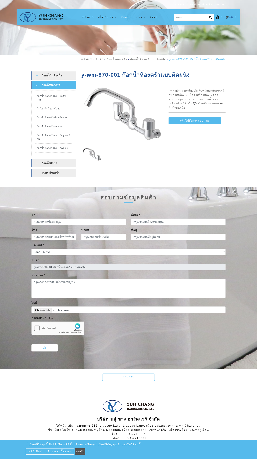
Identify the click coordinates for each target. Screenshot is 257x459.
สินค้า (99, 59)
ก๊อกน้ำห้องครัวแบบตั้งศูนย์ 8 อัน (53, 137)
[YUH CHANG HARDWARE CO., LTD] (41, 17)
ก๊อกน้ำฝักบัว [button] (49, 163)
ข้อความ (38, 275)
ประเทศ (37, 245)
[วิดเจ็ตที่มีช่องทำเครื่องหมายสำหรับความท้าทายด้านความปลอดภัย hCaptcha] (57, 328)
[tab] (53, 75)
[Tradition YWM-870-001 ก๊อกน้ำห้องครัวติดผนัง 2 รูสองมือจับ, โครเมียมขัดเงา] (122, 115)
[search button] (210, 18)
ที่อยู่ (134, 230)
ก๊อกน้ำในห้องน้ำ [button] (52, 75)
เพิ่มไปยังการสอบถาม (194, 120)
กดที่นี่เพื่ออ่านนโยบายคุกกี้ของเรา (50, 451)
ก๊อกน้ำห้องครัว (116, 59)
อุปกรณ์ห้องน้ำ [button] (51, 172)
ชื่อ (34, 214)
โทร (34, 230)
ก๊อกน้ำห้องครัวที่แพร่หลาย (52, 117)
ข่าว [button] (139, 17)
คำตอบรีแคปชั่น (42, 317)
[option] (122, 115)
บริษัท (85, 230)
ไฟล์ (34, 302)
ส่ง (44, 347)
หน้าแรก (88, 17)
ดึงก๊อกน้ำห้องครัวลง (48, 108)
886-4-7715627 (133, 434)
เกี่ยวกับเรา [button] (106, 17)
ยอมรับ (80, 451)
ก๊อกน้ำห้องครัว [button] (51, 85)
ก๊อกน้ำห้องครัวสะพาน (50, 126)
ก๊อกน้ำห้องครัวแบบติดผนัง (148, 59)
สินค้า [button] (125, 17)
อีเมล (135, 214)
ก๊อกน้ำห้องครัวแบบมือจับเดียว (51, 98)
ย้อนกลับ (128, 377)
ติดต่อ (153, 17)
